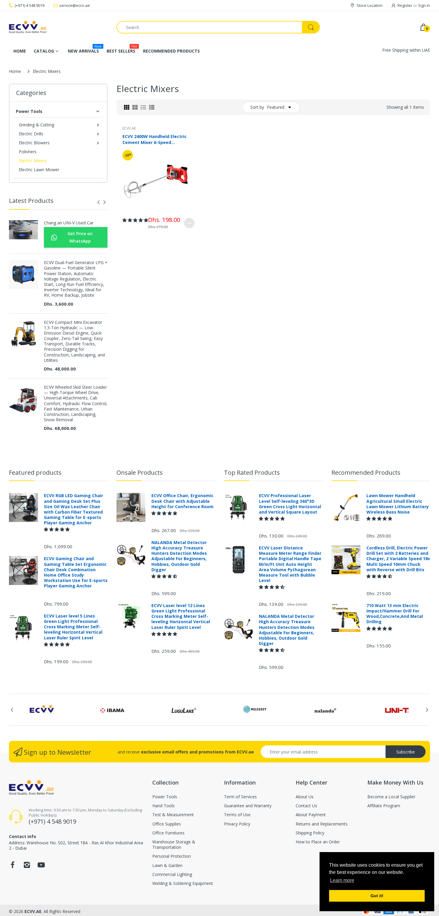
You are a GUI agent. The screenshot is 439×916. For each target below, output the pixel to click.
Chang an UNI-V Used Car (68, 223)
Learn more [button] (342, 880)
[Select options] (189, 223)
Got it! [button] (377, 895)
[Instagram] (26, 866)
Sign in (424, 5)
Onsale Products (139, 472)
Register (404, 5)
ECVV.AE (129, 128)
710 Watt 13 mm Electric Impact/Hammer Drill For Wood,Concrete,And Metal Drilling (394, 614)
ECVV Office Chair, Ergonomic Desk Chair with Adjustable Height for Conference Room (182, 501)
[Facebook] (12, 866)
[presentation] (99, 202)
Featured (275, 107)
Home (15, 71)
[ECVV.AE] (58, 27)
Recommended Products (365, 472)
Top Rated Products (252, 472)
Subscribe (405, 752)
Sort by (257, 107)
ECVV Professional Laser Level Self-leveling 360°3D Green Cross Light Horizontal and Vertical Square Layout (290, 504)
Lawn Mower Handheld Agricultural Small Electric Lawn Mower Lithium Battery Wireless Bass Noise (397, 504)
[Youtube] (41, 866)
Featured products (35, 472)
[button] (135, 220)
